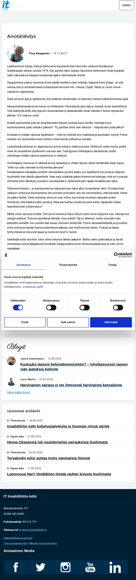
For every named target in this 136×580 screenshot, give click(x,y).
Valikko (126, 5)
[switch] (51, 307)
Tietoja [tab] (112, 264)
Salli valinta (68, 322)
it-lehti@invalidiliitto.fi (33, 530)
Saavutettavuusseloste (18, 538)
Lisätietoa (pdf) (33, 286)
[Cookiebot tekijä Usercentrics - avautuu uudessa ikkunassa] (116, 255)
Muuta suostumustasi (43, 543)
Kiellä (24, 322)
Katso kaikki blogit (18, 392)
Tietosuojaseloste (15, 543)
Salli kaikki (111, 322)
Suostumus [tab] (23, 264)
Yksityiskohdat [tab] (68, 264)
